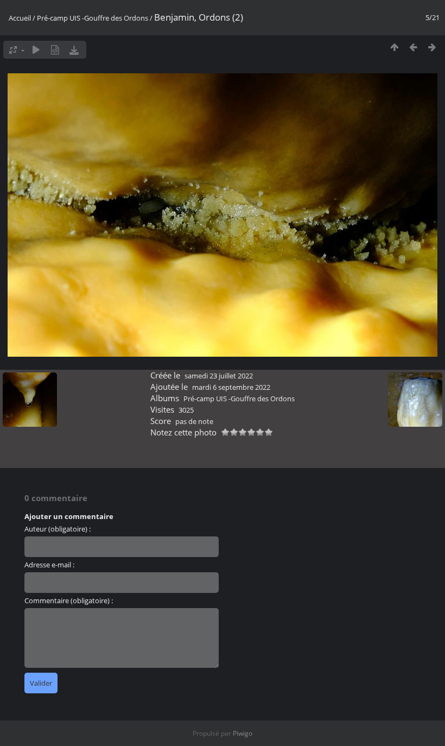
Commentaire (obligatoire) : (68, 600)
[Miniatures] (394, 47)
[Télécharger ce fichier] (74, 49)
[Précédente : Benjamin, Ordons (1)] (413, 47)
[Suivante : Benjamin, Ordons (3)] (432, 47)
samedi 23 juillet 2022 (219, 376)
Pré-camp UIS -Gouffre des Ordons (92, 18)
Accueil (20, 18)
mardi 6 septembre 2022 (231, 387)
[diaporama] (36, 49)
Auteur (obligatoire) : (57, 529)
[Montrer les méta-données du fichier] (55, 49)
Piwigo (242, 733)
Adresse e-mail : (49, 565)
